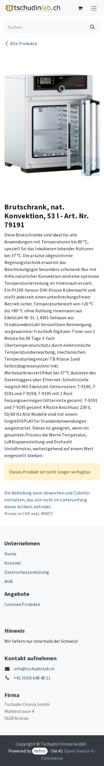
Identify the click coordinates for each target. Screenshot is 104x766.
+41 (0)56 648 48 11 (32, 678)
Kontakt (12, 563)
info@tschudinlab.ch (34, 668)
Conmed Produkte (22, 604)
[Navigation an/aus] (94, 8)
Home (10, 554)
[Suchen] (92, 27)
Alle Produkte (23, 43)
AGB (8, 581)
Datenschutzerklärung (26, 572)
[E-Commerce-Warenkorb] (80, 8)
